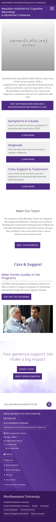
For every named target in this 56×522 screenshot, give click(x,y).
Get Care (9, 475)
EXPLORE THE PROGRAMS (16, 297)
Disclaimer (44, 506)
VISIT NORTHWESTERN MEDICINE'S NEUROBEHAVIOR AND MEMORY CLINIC (27, 105)
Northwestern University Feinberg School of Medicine (24, 3)
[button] (52, 8)
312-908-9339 (11, 445)
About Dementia (12, 465)
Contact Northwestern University (16, 506)
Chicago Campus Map (12, 441)
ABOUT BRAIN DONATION (27, 376)
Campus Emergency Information (16, 514)
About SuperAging (13, 470)
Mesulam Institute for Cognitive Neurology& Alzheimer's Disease (22, 418)
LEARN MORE (28, 159)
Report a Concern (38, 514)
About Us (9, 460)
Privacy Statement (11, 510)
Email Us (9, 454)
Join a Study (10, 480)
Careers (35, 506)
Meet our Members (27, 245)
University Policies (27, 510)
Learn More (28, 135)
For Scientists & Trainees (16, 485)
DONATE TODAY (26, 369)
